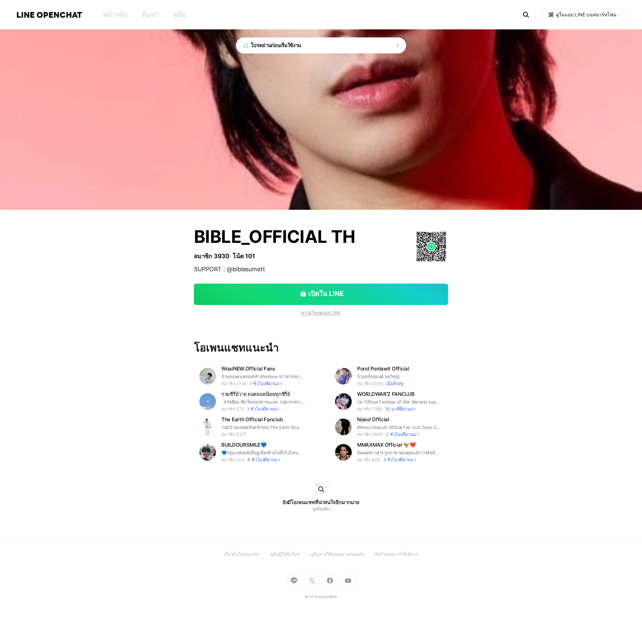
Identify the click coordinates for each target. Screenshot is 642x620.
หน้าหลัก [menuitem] (115, 15)
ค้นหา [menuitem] (150, 15)
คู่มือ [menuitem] (179, 15)
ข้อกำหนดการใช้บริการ (396, 554)
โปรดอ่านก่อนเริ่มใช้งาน (276, 45)
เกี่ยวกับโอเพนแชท (247, 554)
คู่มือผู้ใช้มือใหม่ (290, 554)
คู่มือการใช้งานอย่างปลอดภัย (342, 554)
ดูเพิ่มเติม (321, 508)
